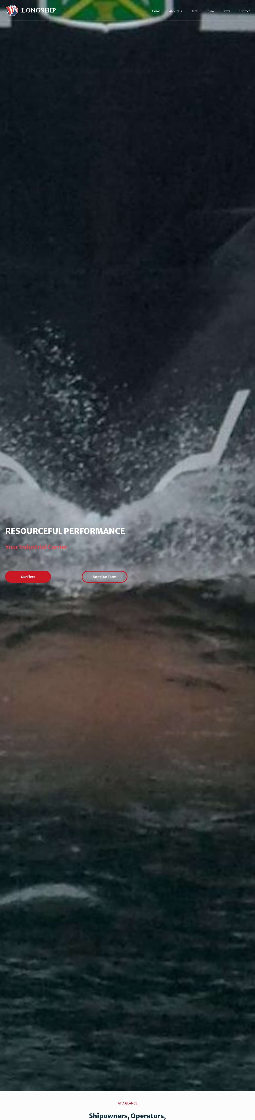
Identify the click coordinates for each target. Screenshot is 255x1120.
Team (210, 11)
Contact (244, 11)
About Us (175, 11)
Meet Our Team (104, 577)
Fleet (194, 11)
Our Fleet (28, 577)
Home (156, 11)
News (226, 11)
